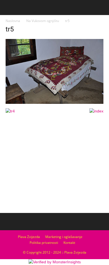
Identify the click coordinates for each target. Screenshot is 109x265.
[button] (101, 7)
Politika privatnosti (44, 242)
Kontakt (69, 242)
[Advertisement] (54, 169)
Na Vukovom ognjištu (42, 20)
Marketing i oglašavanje (63, 236)
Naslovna (13, 20)
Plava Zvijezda (29, 236)
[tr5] (54, 102)
